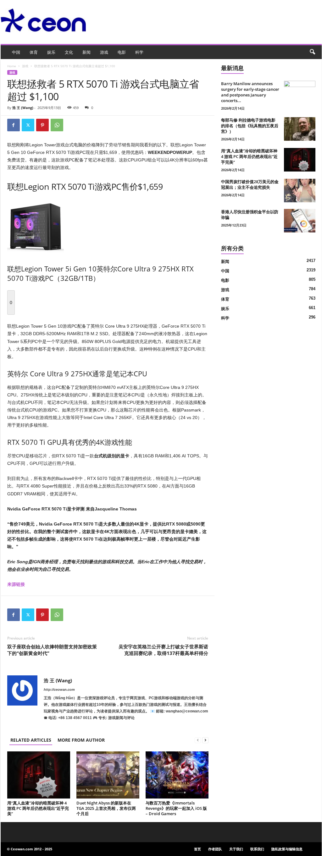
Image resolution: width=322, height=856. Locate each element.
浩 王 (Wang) (22, 107)
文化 (69, 52)
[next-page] (205, 740)
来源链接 (16, 584)
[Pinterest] (42, 125)
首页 (197, 849)
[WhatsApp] (57, 125)
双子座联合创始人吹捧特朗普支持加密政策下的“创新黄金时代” (52, 649)
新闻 (86, 52)
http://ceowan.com (59, 689)
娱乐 (51, 52)
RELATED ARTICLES (30, 740)
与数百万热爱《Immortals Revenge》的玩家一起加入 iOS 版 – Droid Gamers (176, 808)
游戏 (104, 52)
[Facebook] (13, 125)
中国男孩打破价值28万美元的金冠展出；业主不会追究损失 (250, 184)
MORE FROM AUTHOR (81, 740)
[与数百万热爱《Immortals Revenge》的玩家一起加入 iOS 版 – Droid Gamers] (177, 775)
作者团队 (215, 849)
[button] (312, 52)
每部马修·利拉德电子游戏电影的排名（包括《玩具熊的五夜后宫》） (249, 125)
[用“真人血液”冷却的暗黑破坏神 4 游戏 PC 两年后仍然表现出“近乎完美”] (38, 775)
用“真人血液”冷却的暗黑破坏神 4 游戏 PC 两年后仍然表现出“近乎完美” (38, 808)
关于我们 (236, 849)
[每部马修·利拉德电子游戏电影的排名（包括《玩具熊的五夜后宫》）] (299, 129)
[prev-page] (198, 740)
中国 (16, 52)
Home (11, 66)
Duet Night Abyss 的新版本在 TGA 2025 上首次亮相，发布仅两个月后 (106, 808)
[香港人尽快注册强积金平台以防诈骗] (299, 220)
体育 (34, 52)
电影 (122, 52)
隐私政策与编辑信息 (287, 849)
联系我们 (257, 849)
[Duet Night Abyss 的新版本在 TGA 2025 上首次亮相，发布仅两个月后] (107, 775)
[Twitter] (28, 125)
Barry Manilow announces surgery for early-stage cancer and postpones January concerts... (250, 92)
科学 (139, 52)
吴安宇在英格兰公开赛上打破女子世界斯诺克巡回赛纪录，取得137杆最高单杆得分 (163, 649)
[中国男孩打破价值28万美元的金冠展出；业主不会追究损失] (299, 190)
